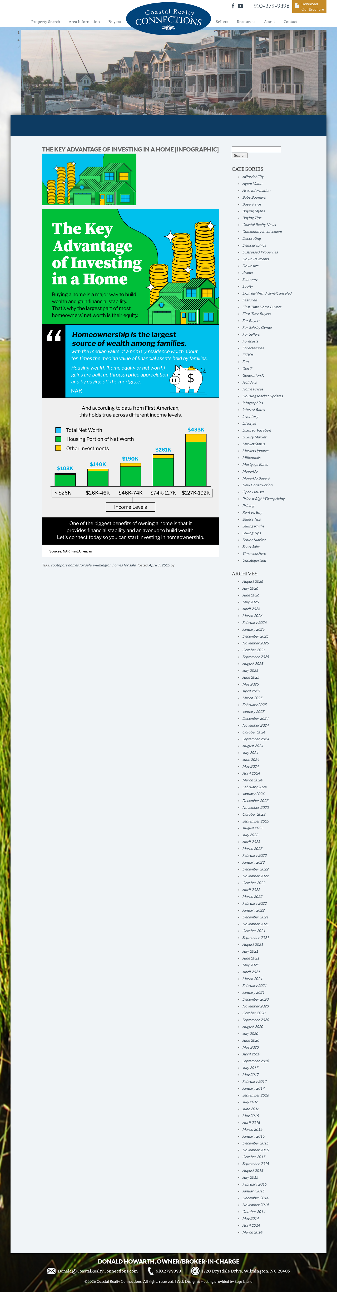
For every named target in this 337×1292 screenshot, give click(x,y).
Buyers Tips (251, 204)
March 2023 (252, 848)
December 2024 (255, 718)
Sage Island (243, 1281)
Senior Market (253, 540)
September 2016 (255, 1095)
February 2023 (254, 855)
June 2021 (250, 958)
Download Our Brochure (312, 6)
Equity (247, 286)
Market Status (253, 444)
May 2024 (250, 766)
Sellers (222, 21)
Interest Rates (253, 410)
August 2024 (252, 746)
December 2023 (255, 801)
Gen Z (247, 368)
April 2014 (251, 1225)
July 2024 (250, 753)
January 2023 (253, 862)
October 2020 (253, 1013)
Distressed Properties (260, 252)
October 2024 (253, 732)
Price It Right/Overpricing (263, 499)
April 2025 (251, 691)
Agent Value (252, 184)
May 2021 (250, 965)
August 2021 (252, 944)
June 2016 (250, 1109)
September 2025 (255, 657)
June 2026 (250, 595)
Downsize (250, 266)
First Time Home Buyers (261, 307)
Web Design (186, 1281)
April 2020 (251, 1054)
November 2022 (255, 876)
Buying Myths (253, 211)
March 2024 (252, 780)
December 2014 (255, 1198)
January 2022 (253, 910)
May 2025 (250, 684)
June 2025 (250, 677)
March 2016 (252, 1129)
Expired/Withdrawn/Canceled (266, 293)
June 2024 (250, 759)
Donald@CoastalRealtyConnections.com (98, 1271)
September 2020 (255, 1020)
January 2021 (253, 992)
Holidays (249, 382)
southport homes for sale (71, 565)
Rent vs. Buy (252, 512)
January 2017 (253, 1088)
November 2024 (255, 725)
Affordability (253, 177)
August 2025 (252, 664)
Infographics (252, 403)
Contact (290, 21)
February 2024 (254, 787)
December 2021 (255, 917)
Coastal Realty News (259, 225)
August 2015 (252, 1170)
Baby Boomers (254, 197)
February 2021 (254, 985)
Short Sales (251, 547)
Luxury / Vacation (256, 430)
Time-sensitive (254, 553)
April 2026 (251, 609)
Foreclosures (253, 348)
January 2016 (253, 1136)
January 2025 (253, 711)
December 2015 (255, 1143)
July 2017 (250, 1068)
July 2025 (250, 670)
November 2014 (255, 1205)
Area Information (84, 21)
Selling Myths (253, 526)
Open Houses (253, 492)
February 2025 (254, 705)
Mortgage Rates (255, 464)
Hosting (207, 1281)
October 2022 (253, 883)
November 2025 (255, 643)
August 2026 (252, 581)
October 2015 (253, 1157)
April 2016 (251, 1122)
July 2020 (250, 1033)
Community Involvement (262, 231)
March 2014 (252, 1232)
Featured (249, 300)
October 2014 (253, 1212)
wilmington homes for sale (114, 565)
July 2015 (250, 1177)
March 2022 (252, 896)
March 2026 (252, 616)
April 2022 (251, 890)
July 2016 (250, 1102)
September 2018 (255, 1061)
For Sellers (251, 334)
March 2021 (252, 979)
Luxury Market (254, 437)
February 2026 (254, 622)
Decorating (251, 238)
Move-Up (249, 471)
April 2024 (251, 773)
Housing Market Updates (262, 396)
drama (247, 273)
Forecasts (250, 341)
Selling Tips (251, 533)
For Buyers (251, 321)
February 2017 (254, 1081)
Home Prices (252, 389)
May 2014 (250, 1218)
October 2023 (253, 814)
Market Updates (255, 451)
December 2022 (255, 869)
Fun (245, 362)
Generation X (253, 375)
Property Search (45, 21)
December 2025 (255, 636)
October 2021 (253, 931)
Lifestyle (249, 423)
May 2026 (250, 602)
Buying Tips (251, 218)
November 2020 (255, 1006)
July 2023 (250, 835)
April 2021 (251, 972)
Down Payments (255, 259)
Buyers (114, 21)
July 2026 (250, 588)
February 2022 (254, 903)
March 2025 (252, 698)
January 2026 (253, 629)
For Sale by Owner (257, 327)
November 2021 (255, 924)
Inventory (250, 416)
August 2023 (252, 828)
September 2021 (255, 938)
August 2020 (252, 1027)
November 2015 (255, 1150)
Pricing (248, 505)
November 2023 (255, 807)
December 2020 (255, 999)
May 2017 (250, 1075)
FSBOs (247, 355)
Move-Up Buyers (256, 478)
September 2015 (255, 1164)
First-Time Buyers (256, 314)
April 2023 (251, 842)
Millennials (251, 458)
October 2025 (253, 650)
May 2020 (250, 1047)
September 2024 (255, 739)
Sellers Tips (251, 519)
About (269, 21)
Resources (246, 21)
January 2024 (253, 794)
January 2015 (253, 1191)
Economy (249, 279)
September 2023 (255, 821)
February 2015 (254, 1184)
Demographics (254, 245)
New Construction (257, 485)
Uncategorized (254, 560)
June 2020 (250, 1040)
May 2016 (250, 1116)
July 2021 (250, 951)
